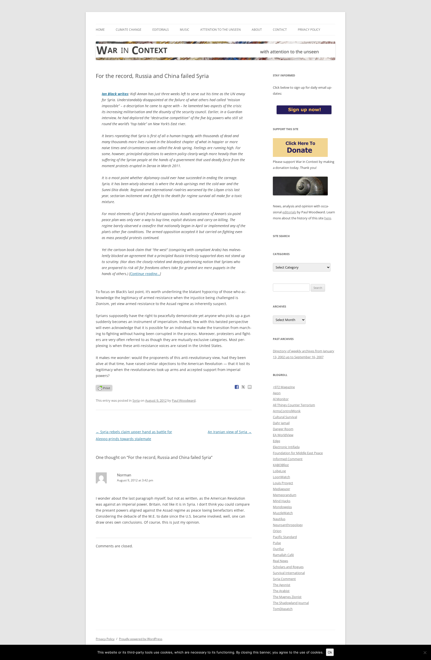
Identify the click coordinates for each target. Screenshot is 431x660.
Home (100, 29)
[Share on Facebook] (237, 387)
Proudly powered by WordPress (140, 639)
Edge (276, 441)
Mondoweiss (282, 507)
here (327, 218)
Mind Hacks (281, 501)
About (257, 29)
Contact (280, 29)
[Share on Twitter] (243, 387)
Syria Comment (284, 579)
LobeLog (279, 471)
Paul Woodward (184, 400)
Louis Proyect (283, 483)
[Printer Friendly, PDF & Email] (104, 387)
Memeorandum (284, 495)
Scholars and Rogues (288, 567)
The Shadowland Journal (291, 603)
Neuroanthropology (288, 525)
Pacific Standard (285, 537)
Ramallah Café (283, 555)
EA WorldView (283, 435)
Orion (277, 531)
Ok (330, 652)
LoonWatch (281, 477)
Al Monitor (281, 399)
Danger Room (283, 429)
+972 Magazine (284, 387)
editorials (289, 212)
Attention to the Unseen (220, 29)
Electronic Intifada (286, 447)
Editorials (160, 29)
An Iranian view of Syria (230, 431)
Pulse (277, 543)
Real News (280, 561)
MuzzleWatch (283, 513)
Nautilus (279, 519)
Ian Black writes (115, 93)
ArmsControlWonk (287, 411)
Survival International (289, 573)
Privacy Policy (309, 29)
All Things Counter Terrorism (294, 405)
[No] (424, 652)
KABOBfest (281, 465)
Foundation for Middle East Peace (298, 453)
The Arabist (281, 591)
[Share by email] (250, 387)
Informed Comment (288, 459)
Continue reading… (145, 273)
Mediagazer (281, 489)
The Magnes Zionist (287, 597)
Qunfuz (278, 549)
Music (184, 29)
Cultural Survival (285, 417)
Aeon (277, 393)
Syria (136, 400)
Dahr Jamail (281, 423)
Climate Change (128, 29)
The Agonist (281, 585)
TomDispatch (283, 609)
